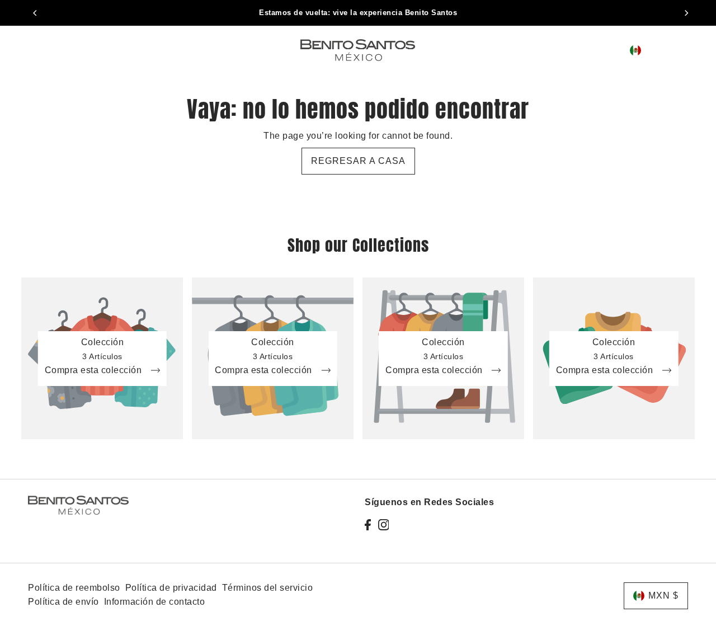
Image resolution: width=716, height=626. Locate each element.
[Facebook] (368, 524)
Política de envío (63, 601)
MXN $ (659, 50)
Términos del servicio (267, 587)
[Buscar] (601, 50)
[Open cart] (686, 50)
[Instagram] (383, 524)
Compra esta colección (94, 370)
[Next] (686, 12)
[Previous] (35, 12)
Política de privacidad (171, 587)
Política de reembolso (74, 587)
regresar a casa (358, 161)
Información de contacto (154, 601)
